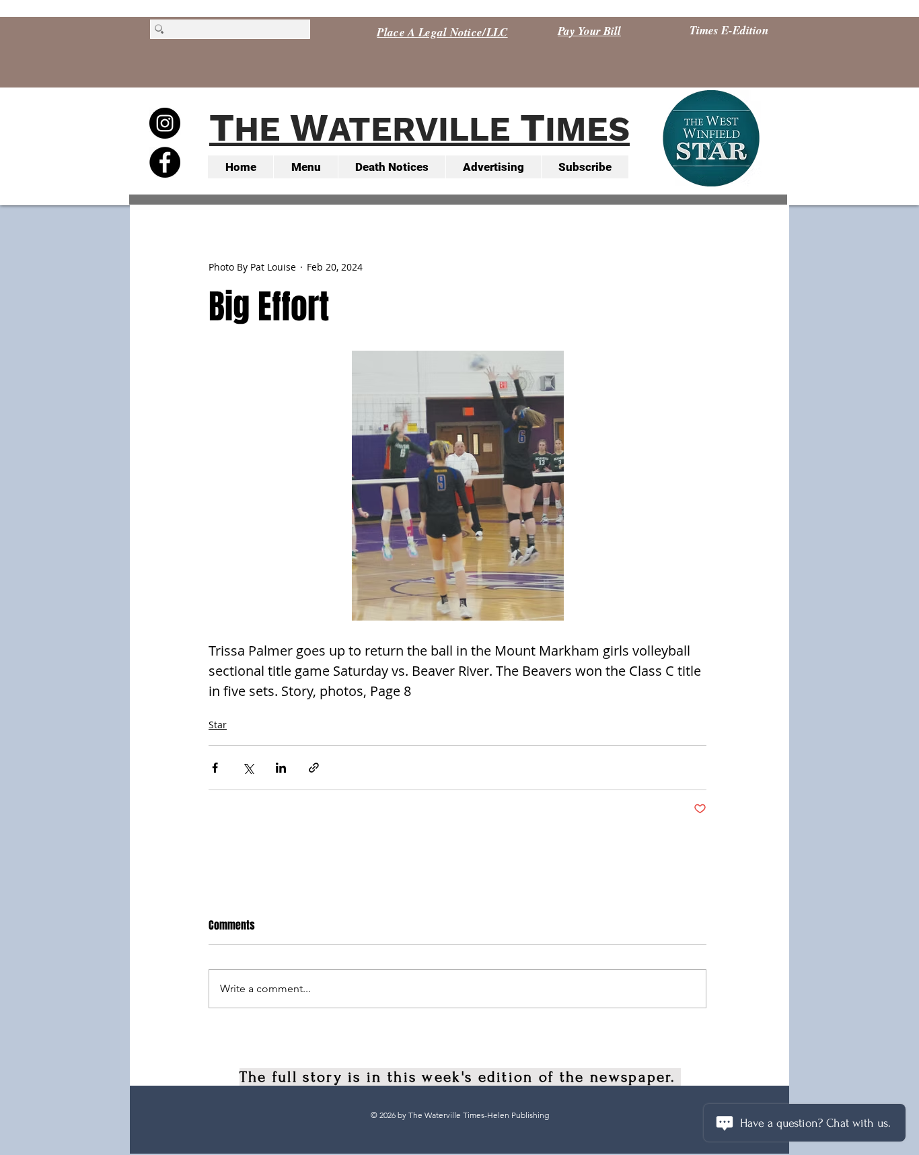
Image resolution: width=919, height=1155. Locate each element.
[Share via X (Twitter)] (248, 767)
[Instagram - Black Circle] (164, 123)
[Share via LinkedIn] (280, 767)
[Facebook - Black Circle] (164, 162)
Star (218, 724)
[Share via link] (313, 767)
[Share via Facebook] (215, 767)
